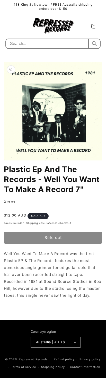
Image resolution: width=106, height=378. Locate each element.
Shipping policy (53, 367)
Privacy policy (90, 359)
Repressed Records (33, 359)
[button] (10, 26)
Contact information (85, 367)
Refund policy (64, 359)
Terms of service (23, 367)
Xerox (9, 201)
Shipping (32, 222)
